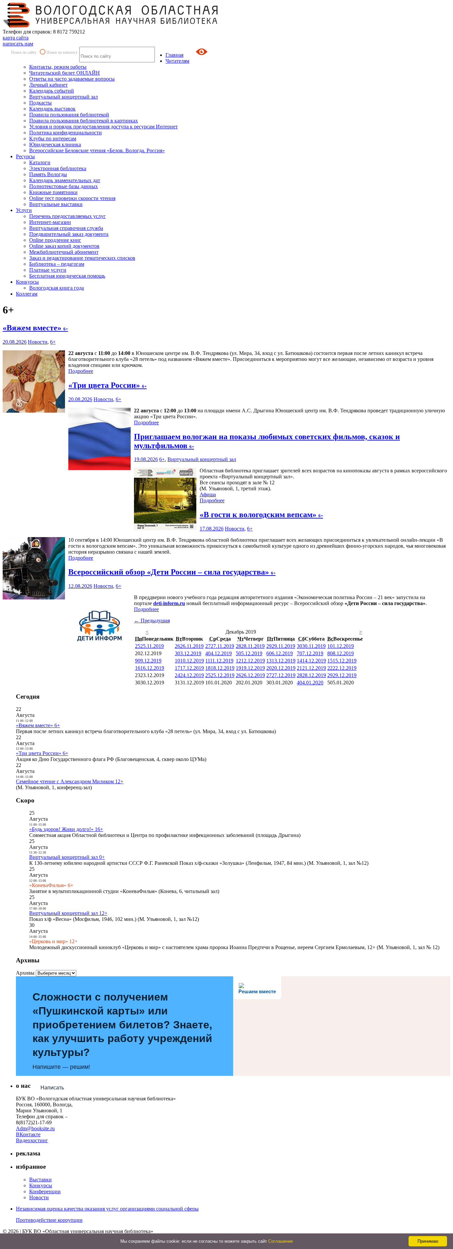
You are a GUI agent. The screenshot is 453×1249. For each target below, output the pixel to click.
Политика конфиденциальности (65, 132)
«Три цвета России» (107, 385)
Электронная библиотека (57, 168)
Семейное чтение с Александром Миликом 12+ (69, 781)
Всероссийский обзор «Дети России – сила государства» (172, 572)
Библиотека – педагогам (56, 264)
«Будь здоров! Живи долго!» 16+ (66, 829)
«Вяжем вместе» (35, 327)
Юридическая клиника (55, 144)
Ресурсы (25, 156)
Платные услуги (47, 270)
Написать (52, 1087)
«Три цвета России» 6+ (42, 753)
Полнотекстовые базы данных (63, 186)
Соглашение (280, 1241)
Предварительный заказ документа (68, 234)
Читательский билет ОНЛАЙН (64, 73)
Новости (37, 342)
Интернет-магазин (50, 222)
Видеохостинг (32, 1140)
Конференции (45, 1191)
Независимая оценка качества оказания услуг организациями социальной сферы (107, 1209)
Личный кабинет (48, 85)
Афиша (208, 494)
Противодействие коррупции (49, 1220)
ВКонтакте (28, 1134)
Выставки (40, 1179)
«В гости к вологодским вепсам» (261, 514)
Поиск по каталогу (62, 52)
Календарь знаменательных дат (64, 180)
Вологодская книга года (56, 288)
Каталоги (39, 162)
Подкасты (40, 102)
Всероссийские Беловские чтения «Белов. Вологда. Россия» (97, 150)
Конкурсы (27, 282)
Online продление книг (55, 240)
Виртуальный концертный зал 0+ (67, 857)
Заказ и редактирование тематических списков (82, 258)
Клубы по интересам (52, 138)
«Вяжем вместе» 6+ (38, 725)
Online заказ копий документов (64, 246)
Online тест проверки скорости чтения (72, 198)
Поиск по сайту (23, 52)
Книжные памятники (53, 192)
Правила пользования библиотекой (69, 114)
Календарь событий (51, 91)
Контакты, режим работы (58, 67)
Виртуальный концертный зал (63, 97)
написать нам (18, 43)
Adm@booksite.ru (35, 1128)
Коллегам (26, 294)
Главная (174, 55)
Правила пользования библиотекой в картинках (83, 120)
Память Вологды (48, 174)
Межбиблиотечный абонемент (63, 252)
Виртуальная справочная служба (66, 228)
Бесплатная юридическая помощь (67, 276)
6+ (53, 342)
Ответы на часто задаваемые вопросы (72, 79)
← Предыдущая (152, 620)
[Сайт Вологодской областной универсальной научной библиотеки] (111, 26)
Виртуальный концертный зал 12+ (68, 913)
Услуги (24, 210)
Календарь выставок (52, 108)
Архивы (25, 973)
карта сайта (16, 37)
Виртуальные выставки (56, 204)
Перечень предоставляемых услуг (67, 216)
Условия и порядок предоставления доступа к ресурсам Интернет (103, 126)
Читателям (177, 61)
